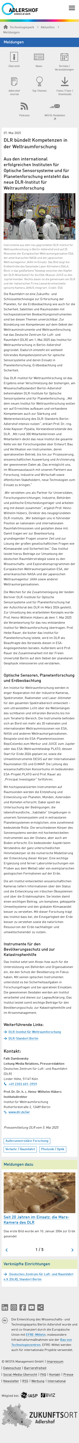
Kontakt (54, 1374)
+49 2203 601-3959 (23, 1084)
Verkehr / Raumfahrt (20, 1149)
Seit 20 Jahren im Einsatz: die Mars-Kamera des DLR (36, 1220)
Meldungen (11, 32)
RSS (25, 1381)
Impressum (55, 1361)
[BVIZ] (48, 1396)
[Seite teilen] (40, 1307)
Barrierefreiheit (35, 1368)
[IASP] (29, 1396)
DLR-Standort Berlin (23, 1038)
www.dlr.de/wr (19, 1112)
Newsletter (11, 1381)
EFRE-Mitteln (35, 1335)
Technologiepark (22, 27)
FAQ (43, 1374)
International (57, 1381)
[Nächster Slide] (72, 1250)
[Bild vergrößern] (39, 216)
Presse (68, 1374)
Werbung (37, 1381)
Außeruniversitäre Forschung (26, 1141)
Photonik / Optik (52, 1149)
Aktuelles (48, 27)
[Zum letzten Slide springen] (7, 1250)
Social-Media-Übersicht (20, 1374)
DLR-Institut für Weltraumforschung (35, 1032)
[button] (4, 1307)
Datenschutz (12, 1368)
